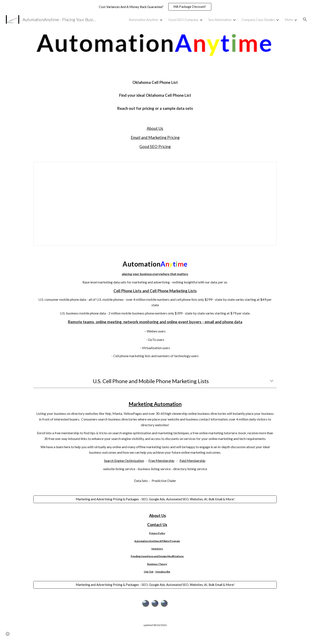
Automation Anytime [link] (143, 20)
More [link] (289, 20)
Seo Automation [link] (220, 20)
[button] (305, 19)
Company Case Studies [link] (258, 20)
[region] (155, 7)
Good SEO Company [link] (183, 20)
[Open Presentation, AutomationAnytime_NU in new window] (268, 167)
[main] (155, 95)
